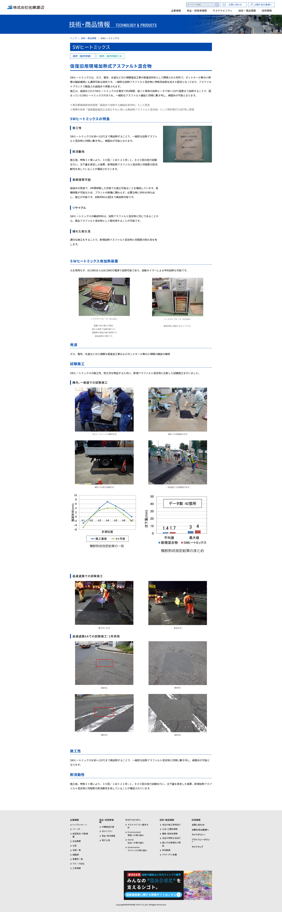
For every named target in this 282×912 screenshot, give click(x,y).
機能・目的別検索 (170, 833)
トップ (73, 38)
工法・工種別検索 (170, 829)
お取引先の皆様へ (263, 4)
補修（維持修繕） (83, 56)
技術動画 (166, 850)
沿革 (75, 845)
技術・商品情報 (247, 10)
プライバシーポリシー (201, 840)
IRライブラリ (107, 831)
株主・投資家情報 (197, 10)
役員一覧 (77, 850)
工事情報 (77, 868)
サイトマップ (197, 846)
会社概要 (77, 841)
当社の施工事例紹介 (171, 824)
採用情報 (267, 10)
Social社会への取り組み (136, 841)
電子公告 (106, 840)
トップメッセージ (80, 824)
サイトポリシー (198, 834)
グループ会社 (78, 863)
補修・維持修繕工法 (110, 56)
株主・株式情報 (108, 835)
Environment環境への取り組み (136, 834)
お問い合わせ (235, 4)
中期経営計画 (108, 826)
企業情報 (176, 10)
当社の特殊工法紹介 (171, 837)
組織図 (76, 854)
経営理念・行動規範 (80, 835)
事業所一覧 (78, 858)
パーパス (76, 829)
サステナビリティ (223, 10)
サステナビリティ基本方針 (138, 826)
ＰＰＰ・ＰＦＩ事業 (169, 854)
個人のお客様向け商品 (171, 844)
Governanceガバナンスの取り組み (137, 849)
